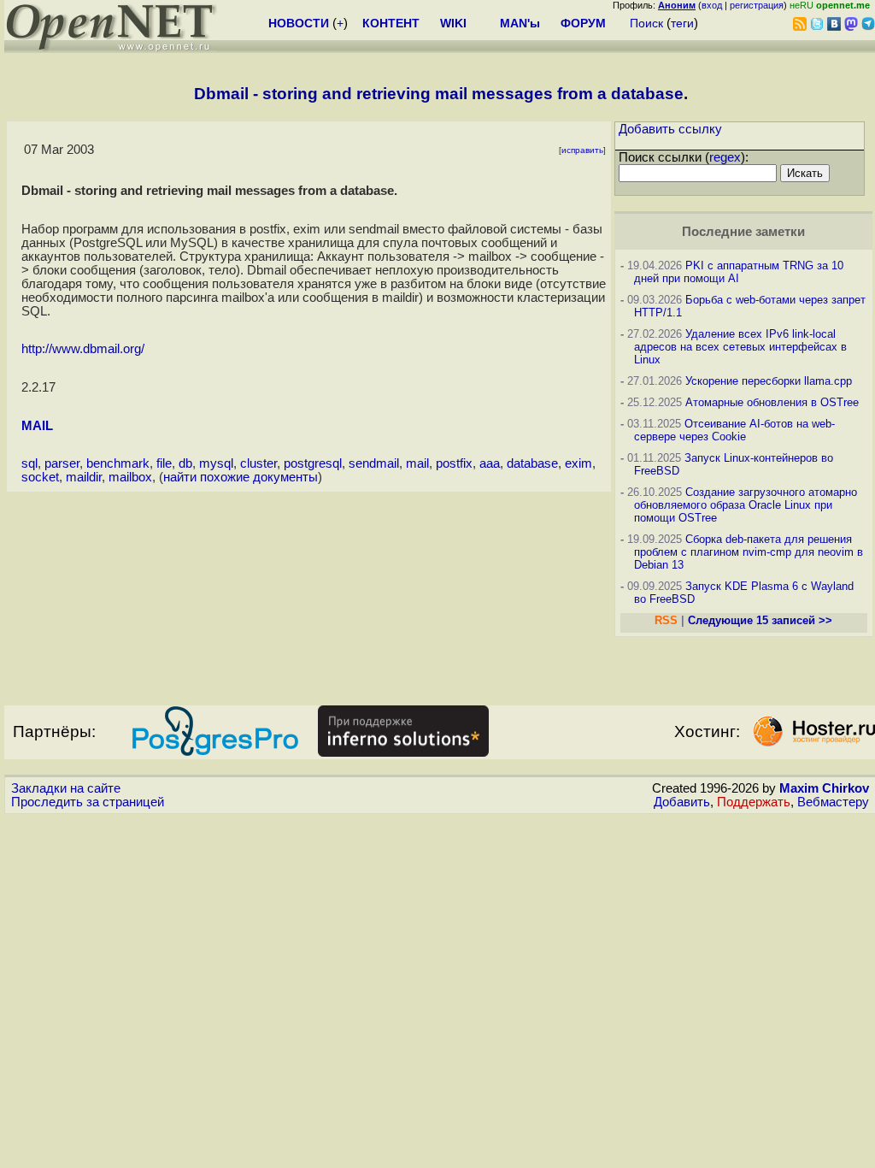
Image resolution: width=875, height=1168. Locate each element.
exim (578, 463)
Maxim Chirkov (824, 788)
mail (417, 463)
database (532, 463)
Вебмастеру (833, 802)
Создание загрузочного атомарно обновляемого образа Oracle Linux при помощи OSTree (745, 505)
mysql (216, 463)
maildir (84, 477)
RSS (666, 620)
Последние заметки (743, 232)
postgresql (313, 463)
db (185, 463)
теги (682, 23)
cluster (258, 463)
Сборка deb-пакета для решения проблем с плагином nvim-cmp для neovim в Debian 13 (748, 552)
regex (725, 157)
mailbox (130, 477)
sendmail (374, 463)
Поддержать (753, 802)
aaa (489, 463)
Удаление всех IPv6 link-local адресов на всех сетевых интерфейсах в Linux (740, 346)
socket (40, 477)
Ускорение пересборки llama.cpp (768, 381)
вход (712, 5)
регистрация (757, 5)
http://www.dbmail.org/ (82, 349)
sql (29, 463)
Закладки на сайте (65, 788)
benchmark (118, 463)
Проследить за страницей (87, 802)
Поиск (646, 23)
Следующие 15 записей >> (760, 620)
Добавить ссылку (670, 129)
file (164, 463)
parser (61, 463)
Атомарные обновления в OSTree (772, 402)
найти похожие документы (240, 477)
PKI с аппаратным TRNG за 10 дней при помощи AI (738, 272)
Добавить (682, 802)
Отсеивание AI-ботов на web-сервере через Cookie (734, 430)
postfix (454, 463)
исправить (582, 150)
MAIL (37, 426)
